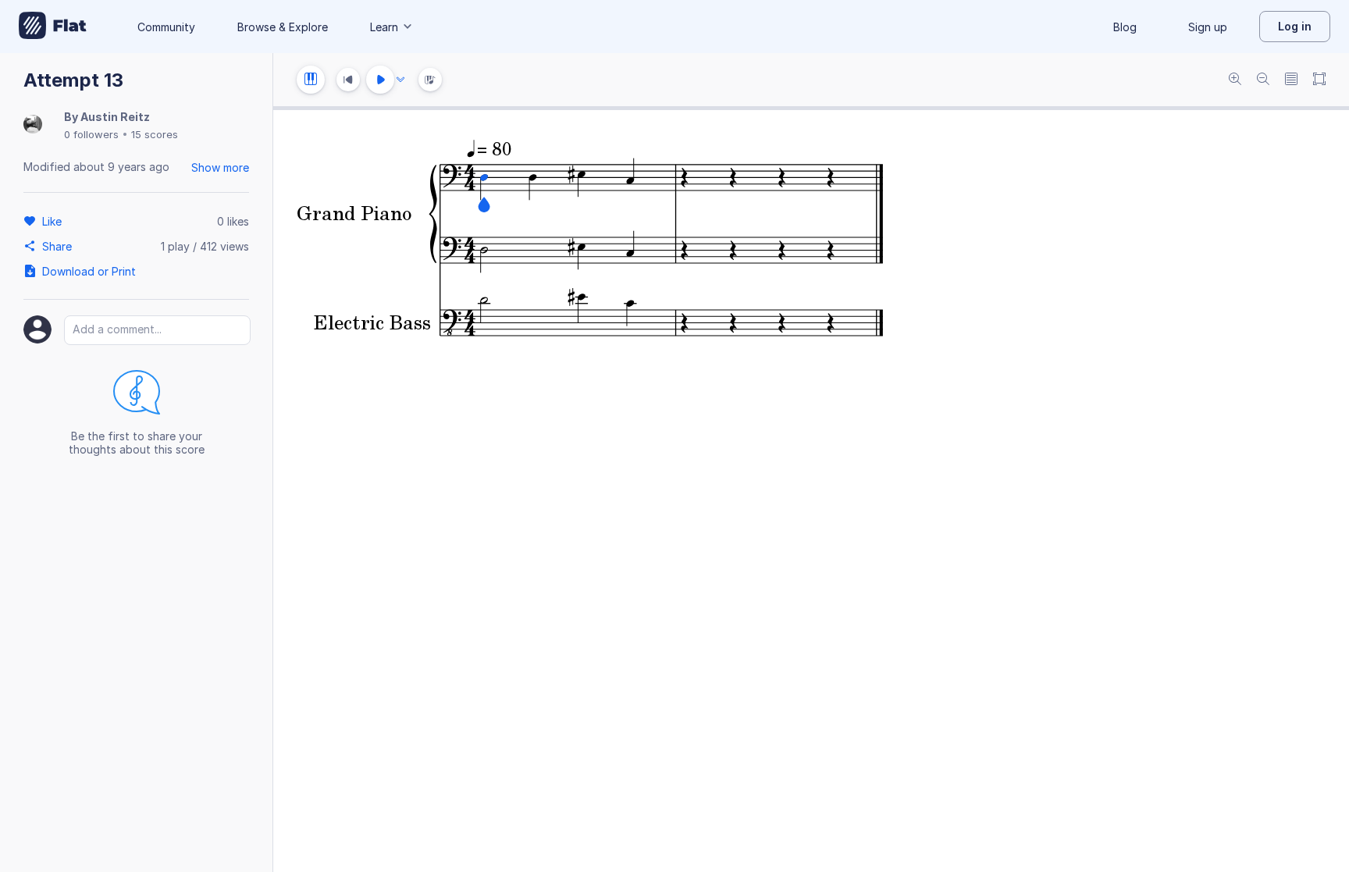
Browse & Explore (282, 27)
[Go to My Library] (53, 26)
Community (166, 27)
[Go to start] (348, 79)
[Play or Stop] (380, 80)
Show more (220, 167)
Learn (384, 27)
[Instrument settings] (311, 80)
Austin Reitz (115, 116)
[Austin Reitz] (32, 125)
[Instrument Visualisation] (430, 79)
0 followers (91, 134)
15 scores (154, 134)
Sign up (1207, 27)
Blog (1125, 27)
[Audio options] (400, 80)
